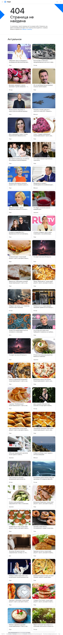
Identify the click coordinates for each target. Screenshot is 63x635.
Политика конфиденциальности (50, 633)
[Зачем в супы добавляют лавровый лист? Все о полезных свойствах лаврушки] (19, 496)
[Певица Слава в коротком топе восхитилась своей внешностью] (19, 570)
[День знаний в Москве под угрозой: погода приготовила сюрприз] (43, 398)
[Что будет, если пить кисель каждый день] (43, 202)
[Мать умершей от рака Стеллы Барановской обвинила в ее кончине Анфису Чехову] (19, 128)
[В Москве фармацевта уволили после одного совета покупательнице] (19, 447)
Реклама (14, 633)
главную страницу (27, 29)
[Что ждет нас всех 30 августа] (19, 349)
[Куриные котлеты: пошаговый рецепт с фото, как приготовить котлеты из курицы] (43, 545)
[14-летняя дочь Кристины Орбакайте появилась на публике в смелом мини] (43, 325)
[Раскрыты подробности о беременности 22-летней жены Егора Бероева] (19, 227)
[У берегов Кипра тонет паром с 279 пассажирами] (43, 447)
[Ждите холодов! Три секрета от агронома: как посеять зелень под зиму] (43, 619)
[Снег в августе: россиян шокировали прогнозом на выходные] (19, 472)
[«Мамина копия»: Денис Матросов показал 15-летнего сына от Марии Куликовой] (19, 202)
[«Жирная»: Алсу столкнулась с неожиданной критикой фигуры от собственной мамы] (19, 55)
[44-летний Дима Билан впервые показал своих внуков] (43, 79)
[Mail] (5, 2)
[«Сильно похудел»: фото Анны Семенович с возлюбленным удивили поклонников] (43, 227)
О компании (8, 633)
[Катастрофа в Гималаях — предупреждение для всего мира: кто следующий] (43, 55)
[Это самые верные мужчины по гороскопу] (43, 153)
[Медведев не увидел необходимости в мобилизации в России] (43, 178)
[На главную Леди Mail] (8, 2)
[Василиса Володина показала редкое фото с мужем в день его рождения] (19, 178)
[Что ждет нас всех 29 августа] (43, 251)
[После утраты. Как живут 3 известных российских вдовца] (19, 104)
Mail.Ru (3, 633)
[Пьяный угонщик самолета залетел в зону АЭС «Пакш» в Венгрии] (43, 104)
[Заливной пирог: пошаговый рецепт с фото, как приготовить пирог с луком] (19, 251)
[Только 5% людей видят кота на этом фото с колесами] (19, 325)
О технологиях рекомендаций (35, 633)
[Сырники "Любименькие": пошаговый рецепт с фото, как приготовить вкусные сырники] (19, 398)
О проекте (25, 633)
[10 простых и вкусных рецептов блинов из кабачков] (43, 349)
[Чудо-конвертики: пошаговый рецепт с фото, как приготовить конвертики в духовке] (19, 423)
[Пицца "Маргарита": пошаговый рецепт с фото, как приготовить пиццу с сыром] (43, 276)
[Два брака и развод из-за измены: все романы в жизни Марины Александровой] (19, 153)
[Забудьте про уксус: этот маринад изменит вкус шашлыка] (19, 300)
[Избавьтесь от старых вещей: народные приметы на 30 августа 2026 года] (43, 300)
